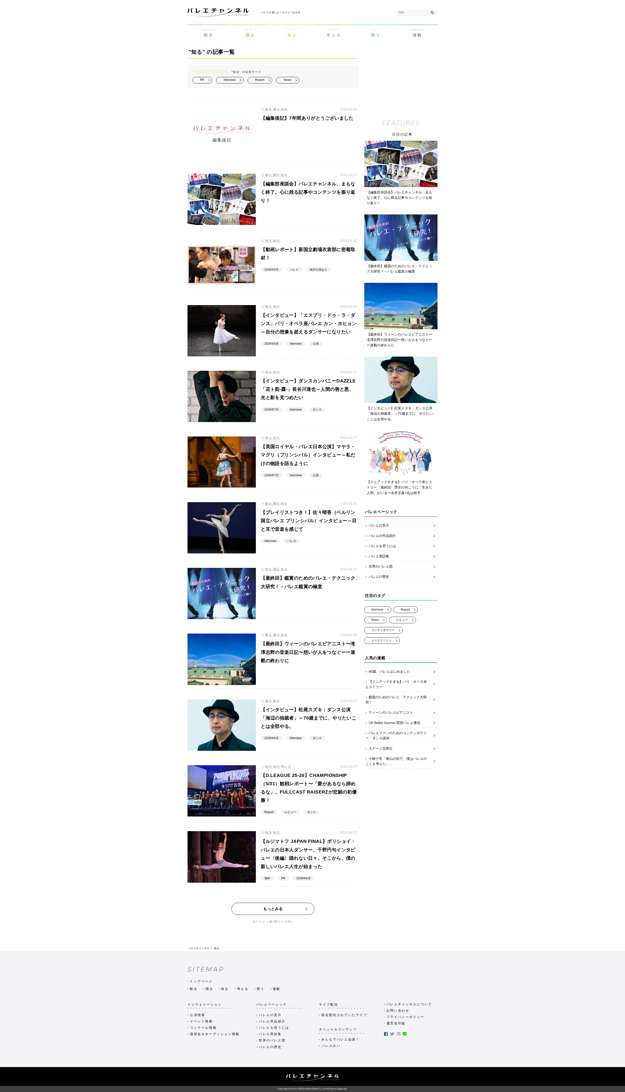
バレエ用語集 (379, 556)
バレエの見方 (379, 525)
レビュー (402, 620)
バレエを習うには (382, 546)
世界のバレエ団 (381, 566)
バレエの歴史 (379, 577)
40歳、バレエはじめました (389, 671)
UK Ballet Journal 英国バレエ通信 (394, 723)
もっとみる (273, 909)
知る (216, 948)
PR (202, 80)
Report (259, 80)
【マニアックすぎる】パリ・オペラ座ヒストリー (396, 684)
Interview (230, 80)
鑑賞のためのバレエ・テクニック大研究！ (396, 699)
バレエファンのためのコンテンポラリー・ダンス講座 (396, 735)
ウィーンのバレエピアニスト (391, 712)
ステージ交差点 (381, 748)
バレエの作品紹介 (382, 536)
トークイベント (381, 640)
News (287, 80)
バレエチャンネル (199, 948)
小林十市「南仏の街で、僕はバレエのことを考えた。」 (396, 761)
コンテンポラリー (383, 630)
